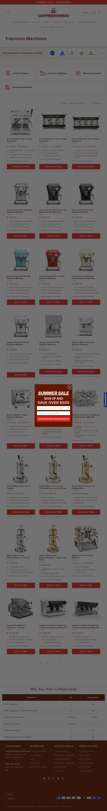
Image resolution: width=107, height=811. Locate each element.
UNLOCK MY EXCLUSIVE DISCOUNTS (53, 419)
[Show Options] (68, 408)
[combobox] (53, 408)
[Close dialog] (69, 387)
